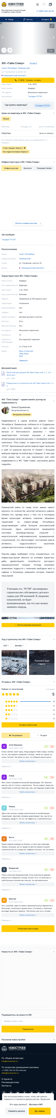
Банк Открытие (26, 351)
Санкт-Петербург (27, 254)
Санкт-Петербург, (10, 68)
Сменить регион (16, 1111)
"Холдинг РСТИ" (35, 96)
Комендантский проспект (14, 75)
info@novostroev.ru (10, 1061)
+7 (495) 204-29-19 (45, 11)
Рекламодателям (10, 1082)
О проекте (7, 1079)
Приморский (24, 258)
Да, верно (40, 1111)
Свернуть (23, 360)
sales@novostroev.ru (10, 1073)
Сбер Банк (24, 353)
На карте (33, 63)
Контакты (6, 1085)
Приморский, (24, 68)
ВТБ (21, 356)
